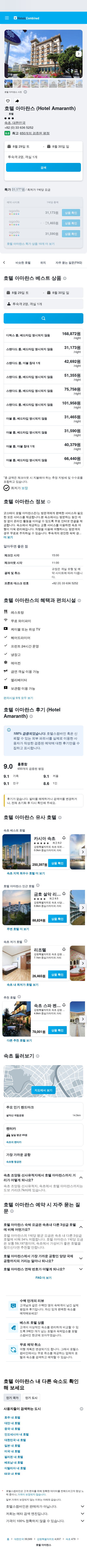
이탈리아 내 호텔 (15, 1468)
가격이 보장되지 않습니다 (32, 1494)
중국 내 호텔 (12, 1429)
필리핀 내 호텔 (13, 1457)
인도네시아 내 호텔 (16, 1434)
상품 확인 (57, 863)
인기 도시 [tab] (31, 1398)
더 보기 (8, 537)
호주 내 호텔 (12, 1417)
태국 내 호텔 (12, 1474)
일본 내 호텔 (12, 1445)
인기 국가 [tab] (12, 1398)
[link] (26, 873)
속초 (68, 1539)
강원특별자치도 (45, 1539)
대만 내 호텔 (12, 1423)
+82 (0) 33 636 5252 (18, 127)
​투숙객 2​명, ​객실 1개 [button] (22, 156)
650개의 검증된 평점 (35, 133)
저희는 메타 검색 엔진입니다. (27, 1513)
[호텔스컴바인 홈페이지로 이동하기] (26, 17)
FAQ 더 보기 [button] (44, 1277)
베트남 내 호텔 (13, 1462)
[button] (6, 17)
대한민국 (19, 1539)
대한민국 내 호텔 (15, 1440)
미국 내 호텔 (12, 1451)
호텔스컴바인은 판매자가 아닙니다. (31, 1506)
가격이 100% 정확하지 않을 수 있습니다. (35, 1520)
